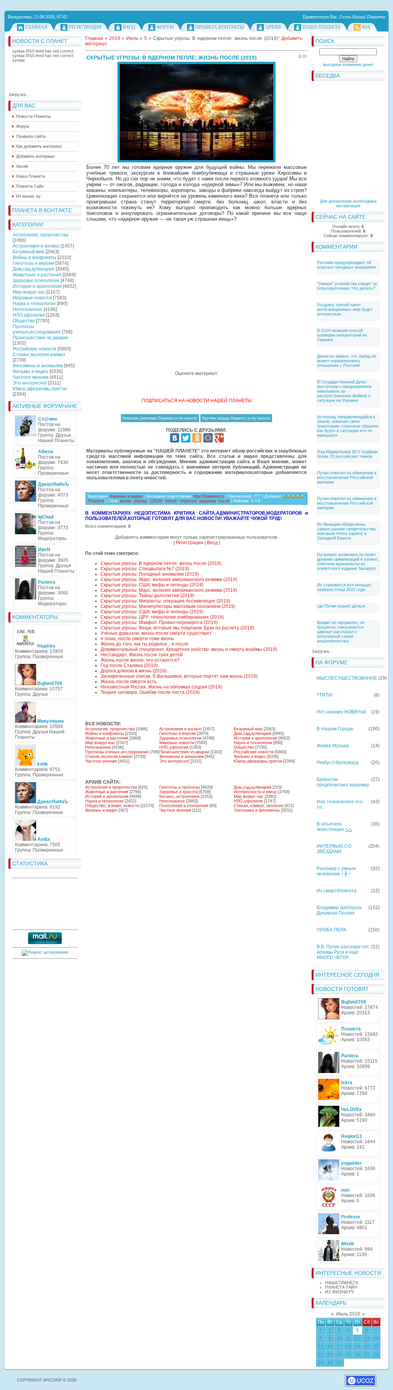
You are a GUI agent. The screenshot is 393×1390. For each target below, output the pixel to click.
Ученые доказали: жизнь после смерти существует (156, 633)
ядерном (207, 501)
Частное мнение (31, 377)
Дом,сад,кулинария (33, 269)
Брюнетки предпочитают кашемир (343, 782)
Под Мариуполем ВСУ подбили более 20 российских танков (347, 454)
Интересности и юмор (255, 791)
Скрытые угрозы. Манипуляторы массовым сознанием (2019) (168, 606)
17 (339, 1346)
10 (339, 1338)
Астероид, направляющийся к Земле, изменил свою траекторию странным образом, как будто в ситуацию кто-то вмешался (348, 425)
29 (321, 1362)
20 (367, 1346)
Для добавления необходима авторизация (348, 203)
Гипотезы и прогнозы (179, 787)
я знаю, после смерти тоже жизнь (137, 638)
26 (357, 1354)
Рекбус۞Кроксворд (337, 762)
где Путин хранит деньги (341, 606)
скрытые (188, 501)
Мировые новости (32, 297)
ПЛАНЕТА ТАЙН (341, 1287)
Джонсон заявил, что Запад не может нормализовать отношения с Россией (346, 361)
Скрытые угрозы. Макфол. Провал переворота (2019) (159, 622)
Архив (273, 27)
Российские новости (34, 349)
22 (321, 1354)
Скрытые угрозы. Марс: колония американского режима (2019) (169, 579)
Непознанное (28, 309)
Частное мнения (175, 810)
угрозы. (141, 501)
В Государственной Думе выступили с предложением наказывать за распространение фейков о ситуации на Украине (344, 391)
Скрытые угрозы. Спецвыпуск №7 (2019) (145, 568)
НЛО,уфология (29, 315)
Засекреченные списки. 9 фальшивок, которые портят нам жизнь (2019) (179, 676)
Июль (132, 38)
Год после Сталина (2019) (129, 665)
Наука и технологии (34, 303)
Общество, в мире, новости (112, 805)
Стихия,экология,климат (39, 354)
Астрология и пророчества (111, 787)
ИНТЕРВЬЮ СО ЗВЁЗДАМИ (334, 849)
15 (321, 1346)
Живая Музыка (333, 745)
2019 (114, 38)
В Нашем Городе (335, 728)
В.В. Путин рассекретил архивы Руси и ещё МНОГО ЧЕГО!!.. (342, 952)
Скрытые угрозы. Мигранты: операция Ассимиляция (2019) (165, 601)
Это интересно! (30, 383)
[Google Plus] (219, 437)
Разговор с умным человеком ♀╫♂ (336, 871)
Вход (129, 27)
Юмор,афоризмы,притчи (40, 388)
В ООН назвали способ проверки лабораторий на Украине (342, 335)
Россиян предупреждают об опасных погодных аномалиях (346, 264)
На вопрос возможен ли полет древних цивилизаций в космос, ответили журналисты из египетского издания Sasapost (348, 561)
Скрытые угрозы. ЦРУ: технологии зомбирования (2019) (162, 617)
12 (357, 1338)
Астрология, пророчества (40, 235)
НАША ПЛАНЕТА (341, 1282)
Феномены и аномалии (38, 365)
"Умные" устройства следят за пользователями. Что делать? (347, 286)
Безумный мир (29, 251)
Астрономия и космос (36, 246)
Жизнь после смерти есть (129, 681)
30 (330, 1362)
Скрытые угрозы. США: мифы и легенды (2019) (152, 585)
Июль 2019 (348, 1314)
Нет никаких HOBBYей (341, 712)
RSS (366, 27)
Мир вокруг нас (29, 292)
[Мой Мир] (208, 437)
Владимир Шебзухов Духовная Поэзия (339, 910)
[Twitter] (185, 437)
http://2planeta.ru (209, 496)
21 (376, 1346)
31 (339, 1362)
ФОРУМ (165, 27)
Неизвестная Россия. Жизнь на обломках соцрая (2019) (161, 687)
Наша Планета (321, 27)
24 (339, 1354)
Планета (96, 501)
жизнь (125, 501)
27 (367, 1354)
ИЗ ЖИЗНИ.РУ (339, 1291)
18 (348, 1346)
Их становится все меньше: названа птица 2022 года (344, 587)
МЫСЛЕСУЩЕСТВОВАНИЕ (347, 678)
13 (367, 1338)
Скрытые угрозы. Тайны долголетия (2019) (147, 595)
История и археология (37, 286)
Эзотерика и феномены (257, 810)
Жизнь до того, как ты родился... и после (144, 644)
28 (376, 1354)
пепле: (171, 501)
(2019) (156, 501)
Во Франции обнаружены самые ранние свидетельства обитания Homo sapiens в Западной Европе (346, 531)
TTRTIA (324, 695)
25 (348, 1354)
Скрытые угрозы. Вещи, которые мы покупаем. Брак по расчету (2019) (177, 628)
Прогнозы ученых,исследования (37, 329)
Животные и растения (37, 274)
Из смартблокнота (337, 890)
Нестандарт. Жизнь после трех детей (142, 654)
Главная (36, 27)
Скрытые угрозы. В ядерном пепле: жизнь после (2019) (161, 563)
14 (376, 1338)
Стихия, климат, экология (258, 805)
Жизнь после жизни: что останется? (140, 660)
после (224, 501)
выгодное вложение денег (348, 64)
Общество (24, 321)
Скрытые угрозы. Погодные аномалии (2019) (150, 574)
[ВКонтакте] (174, 437)
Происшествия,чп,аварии (40, 337)
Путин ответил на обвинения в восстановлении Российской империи (346, 477)
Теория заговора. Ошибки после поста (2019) (150, 692)
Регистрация (85, 27)
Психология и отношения (183, 805)
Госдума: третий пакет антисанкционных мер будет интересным (345, 309)
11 (348, 1338)
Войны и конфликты (34, 257)
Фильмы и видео (30, 371)
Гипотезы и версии (33, 263)
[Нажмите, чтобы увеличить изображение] (196, 112)
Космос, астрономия (179, 796)
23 (330, 1354)
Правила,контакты (219, 27)
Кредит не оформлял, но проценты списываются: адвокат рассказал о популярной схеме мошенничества (341, 631)
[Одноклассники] (196, 437)
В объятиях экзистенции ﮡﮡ (334, 826)
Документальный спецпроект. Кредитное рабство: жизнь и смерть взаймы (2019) (189, 649)
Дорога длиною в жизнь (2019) (134, 671)
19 (357, 1346)
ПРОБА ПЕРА (331, 930)
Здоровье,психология (36, 280)
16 (330, 1346)
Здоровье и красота (178, 791)
